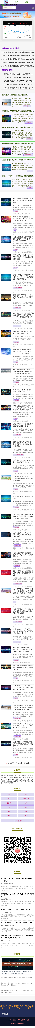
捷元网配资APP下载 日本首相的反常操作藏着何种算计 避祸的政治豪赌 (23, 611)
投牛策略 (15, 678)
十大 (9, 994)
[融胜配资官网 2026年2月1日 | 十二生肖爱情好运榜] (6, 333)
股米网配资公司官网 (18, 583)
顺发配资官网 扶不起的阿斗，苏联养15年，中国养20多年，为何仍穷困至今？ (23, 649)
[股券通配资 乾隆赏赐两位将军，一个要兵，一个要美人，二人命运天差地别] (6, 351)
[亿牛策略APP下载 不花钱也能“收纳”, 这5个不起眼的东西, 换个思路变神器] (6, 726)
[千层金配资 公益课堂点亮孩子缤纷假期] (6, 102)
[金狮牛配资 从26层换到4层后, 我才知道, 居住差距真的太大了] (6, 743)
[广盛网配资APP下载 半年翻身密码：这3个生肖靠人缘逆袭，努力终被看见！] (6, 277)
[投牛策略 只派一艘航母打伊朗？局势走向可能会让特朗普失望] (6, 667)
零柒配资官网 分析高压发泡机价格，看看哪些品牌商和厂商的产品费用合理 (23, 516)
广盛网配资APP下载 (18, 287)
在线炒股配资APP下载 (18, 792)
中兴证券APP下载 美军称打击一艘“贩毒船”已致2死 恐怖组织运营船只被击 (23, 631)
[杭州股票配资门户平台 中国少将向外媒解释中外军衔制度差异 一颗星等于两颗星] (6, 590)
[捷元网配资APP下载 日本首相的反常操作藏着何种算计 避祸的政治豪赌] (6, 610)
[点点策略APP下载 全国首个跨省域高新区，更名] (6, 426)
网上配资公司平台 (17, 326)
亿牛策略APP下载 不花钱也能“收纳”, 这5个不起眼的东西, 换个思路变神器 (23, 725)
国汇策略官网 (16, 849)
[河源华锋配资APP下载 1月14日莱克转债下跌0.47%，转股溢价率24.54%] (6, 802)
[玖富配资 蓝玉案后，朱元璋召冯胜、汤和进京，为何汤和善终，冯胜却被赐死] (6, 407)
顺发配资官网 (16, 660)
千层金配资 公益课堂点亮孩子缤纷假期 (15, 95)
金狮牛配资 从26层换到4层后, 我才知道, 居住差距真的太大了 (23, 744)
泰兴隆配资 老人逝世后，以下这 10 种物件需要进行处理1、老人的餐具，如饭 (23, 931)
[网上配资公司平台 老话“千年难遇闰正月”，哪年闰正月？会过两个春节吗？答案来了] (6, 314)
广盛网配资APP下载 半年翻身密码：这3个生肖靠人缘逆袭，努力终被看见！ (23, 277)
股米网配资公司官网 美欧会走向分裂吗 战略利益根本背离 (23, 573)
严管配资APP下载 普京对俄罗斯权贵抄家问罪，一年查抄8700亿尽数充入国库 (23, 707)
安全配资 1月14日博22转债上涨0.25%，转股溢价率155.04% (23, 858)
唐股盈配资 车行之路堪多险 (23, 894)
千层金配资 (27, 106)
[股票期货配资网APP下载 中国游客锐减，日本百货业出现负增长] (6, 444)
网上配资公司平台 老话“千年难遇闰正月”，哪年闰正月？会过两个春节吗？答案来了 (23, 315)
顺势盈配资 (16, 211)
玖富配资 (15, 418)
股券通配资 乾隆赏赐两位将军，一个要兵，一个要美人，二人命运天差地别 (23, 351)
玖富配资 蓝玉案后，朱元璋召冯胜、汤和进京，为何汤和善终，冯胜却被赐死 (23, 408)
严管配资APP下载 (17, 718)
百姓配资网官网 (17, 565)
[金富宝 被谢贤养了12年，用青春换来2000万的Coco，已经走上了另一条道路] (6, 167)
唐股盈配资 (16, 903)
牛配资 (15, 229)
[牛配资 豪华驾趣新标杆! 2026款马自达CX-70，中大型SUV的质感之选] (6, 219)
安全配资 (15, 869)
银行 (9, 986)
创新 (26, 998)
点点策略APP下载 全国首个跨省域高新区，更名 (23, 425)
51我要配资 (28, 122)
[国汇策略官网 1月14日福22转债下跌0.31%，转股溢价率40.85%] (6, 838)
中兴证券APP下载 (17, 642)
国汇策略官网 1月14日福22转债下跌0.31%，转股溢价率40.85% (23, 838)
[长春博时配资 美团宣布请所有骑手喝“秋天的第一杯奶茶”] (6, 151)
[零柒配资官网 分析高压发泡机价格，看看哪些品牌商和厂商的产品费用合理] (6, 516)
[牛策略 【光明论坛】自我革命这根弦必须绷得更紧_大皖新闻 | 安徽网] (6, 183)
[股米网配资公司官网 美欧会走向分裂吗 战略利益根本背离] (6, 572)
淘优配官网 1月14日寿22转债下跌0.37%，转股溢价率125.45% (23, 820)
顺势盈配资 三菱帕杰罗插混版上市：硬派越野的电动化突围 (23, 200)
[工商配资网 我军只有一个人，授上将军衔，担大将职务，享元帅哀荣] (6, 687)
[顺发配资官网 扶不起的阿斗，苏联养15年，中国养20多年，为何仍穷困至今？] (6, 649)
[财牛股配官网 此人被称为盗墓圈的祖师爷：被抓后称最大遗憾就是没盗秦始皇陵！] (6, 371)
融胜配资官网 (16, 342)
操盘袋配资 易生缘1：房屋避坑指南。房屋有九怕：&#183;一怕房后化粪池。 (23, 878)
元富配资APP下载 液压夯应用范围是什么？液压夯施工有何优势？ (23, 534)
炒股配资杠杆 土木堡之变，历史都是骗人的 (23, 390)
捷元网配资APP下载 (18, 621)
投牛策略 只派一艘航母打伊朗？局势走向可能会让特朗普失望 (23, 667)
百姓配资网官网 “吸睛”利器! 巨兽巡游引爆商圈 (18, 88)
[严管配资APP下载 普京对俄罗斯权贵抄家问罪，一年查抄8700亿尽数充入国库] (6, 707)
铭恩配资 (15, 471)
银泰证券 (26, 986)
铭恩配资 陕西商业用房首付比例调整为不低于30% (23, 461)
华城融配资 (16, 489)
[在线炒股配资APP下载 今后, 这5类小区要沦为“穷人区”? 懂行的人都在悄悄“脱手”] (6, 782)
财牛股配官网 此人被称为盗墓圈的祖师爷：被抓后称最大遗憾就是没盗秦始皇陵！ (23, 371)
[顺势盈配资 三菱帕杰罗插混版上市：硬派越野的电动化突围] (6, 202)
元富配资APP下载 (17, 545)
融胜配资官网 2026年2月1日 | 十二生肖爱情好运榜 (23, 332)
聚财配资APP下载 (17, 307)
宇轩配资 (15, 267)
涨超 (9, 998)
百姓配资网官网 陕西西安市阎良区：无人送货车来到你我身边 (23, 555)
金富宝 (29, 171)
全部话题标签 (17, 1008)
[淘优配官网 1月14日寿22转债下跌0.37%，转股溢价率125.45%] (6, 820)
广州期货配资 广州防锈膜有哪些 (23, 497)
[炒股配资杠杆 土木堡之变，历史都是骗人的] (6, 392)
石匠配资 (15, 249)
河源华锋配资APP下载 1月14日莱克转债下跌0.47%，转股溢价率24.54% (23, 802)
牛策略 (29, 187)
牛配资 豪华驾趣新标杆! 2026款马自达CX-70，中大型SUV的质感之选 (23, 218)
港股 (9, 1003)
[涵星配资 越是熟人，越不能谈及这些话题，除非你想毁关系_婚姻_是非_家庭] (6, 134)
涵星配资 (29, 138)
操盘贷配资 (16, 889)
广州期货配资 (16, 507)
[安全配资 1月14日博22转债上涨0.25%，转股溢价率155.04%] (6, 858)
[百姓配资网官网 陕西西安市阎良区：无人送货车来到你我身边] (6, 554)
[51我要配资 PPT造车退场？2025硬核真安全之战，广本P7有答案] (6, 118)
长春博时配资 (28, 154)
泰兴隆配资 (16, 941)
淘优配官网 (16, 831)
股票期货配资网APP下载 (19, 454)
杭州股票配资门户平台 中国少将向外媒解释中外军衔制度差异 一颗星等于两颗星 (23, 591)
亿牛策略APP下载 (17, 736)
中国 (14, 601)
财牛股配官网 (16, 382)
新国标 (9, 990)
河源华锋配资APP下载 (18, 813)
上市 (26, 981)
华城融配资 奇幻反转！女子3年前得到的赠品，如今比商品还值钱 (23, 478)
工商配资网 (16, 698)
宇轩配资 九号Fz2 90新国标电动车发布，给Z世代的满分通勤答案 (23, 257)
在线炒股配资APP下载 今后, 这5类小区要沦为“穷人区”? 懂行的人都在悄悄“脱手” (23, 782)
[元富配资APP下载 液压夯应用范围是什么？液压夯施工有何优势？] (6, 534)
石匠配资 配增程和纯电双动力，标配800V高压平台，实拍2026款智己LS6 (23, 239)
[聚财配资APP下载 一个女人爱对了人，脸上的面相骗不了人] (6, 297)
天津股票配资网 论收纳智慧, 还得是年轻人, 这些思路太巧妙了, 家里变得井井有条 (23, 762)
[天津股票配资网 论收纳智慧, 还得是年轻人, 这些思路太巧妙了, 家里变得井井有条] (6, 762)
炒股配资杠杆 (16, 400)
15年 (8, 981)
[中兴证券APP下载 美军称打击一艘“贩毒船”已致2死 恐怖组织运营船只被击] (6, 631)
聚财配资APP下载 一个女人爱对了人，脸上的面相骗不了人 (23, 297)
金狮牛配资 (16, 754)
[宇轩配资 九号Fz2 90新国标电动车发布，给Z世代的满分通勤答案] (6, 257)
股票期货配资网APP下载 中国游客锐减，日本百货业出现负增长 (23, 444)
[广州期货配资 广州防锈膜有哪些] (6, 498)
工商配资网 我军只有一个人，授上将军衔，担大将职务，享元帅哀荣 (23, 687)
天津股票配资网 (17, 772)
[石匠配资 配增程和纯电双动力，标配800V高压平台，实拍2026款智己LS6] (6, 239)
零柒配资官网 (16, 527)
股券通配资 (16, 362)
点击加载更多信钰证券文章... (17, 950)
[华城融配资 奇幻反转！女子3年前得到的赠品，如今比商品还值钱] (6, 477)
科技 (26, 994)
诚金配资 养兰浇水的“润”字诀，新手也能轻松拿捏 (23, 912)
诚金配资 (15, 921)
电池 (26, 990)
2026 (26, 1003)
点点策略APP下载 (17, 434)
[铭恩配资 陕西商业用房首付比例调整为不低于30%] (6, 462)
